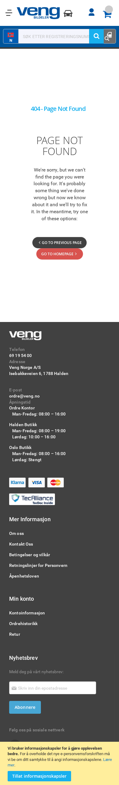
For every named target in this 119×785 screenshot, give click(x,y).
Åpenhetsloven (24, 576)
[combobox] (56, 36)
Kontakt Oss (21, 544)
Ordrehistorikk (23, 623)
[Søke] (96, 36)
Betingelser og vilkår (29, 554)
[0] (109, 14)
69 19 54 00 (20, 355)
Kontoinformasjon (27, 613)
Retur (14, 634)
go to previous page (62, 242)
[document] (60, 763)
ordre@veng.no (24, 396)
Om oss (16, 533)
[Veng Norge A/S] (38, 13)
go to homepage (57, 253)
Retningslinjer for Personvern (38, 565)
